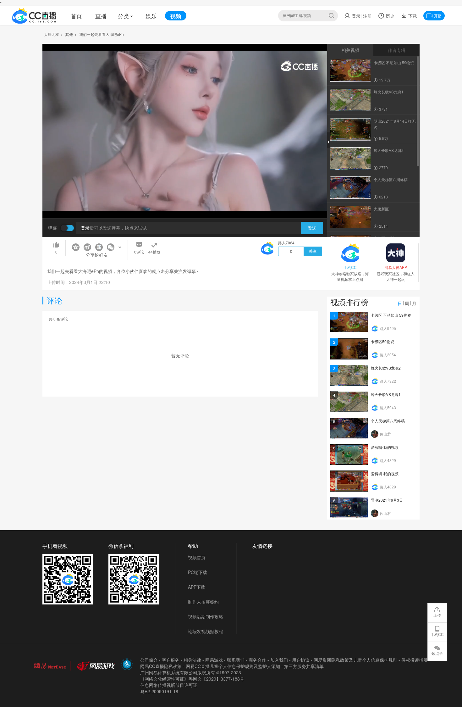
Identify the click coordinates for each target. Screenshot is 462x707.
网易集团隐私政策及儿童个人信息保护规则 (355, 660)
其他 (69, 34)
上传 (437, 615)
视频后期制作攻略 (205, 616)
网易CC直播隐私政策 (161, 666)
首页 (76, 16)
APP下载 (196, 587)
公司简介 (149, 660)
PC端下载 (197, 572)
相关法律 (192, 660)
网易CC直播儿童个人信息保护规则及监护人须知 (233, 666)
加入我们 (279, 660)
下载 (412, 16)
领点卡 (437, 653)
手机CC (437, 634)
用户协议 (301, 660)
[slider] (184, 203)
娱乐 (151, 16)
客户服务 (170, 660)
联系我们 (236, 660)
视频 (175, 16)
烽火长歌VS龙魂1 (386, 394)
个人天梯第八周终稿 (388, 420)
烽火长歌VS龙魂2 (386, 367)
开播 (438, 15)
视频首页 (197, 557)
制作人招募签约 (203, 601)
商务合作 (257, 660)
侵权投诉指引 (414, 660)
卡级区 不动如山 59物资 (391, 315)
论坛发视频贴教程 (205, 631)
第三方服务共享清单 (304, 666)
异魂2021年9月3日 (387, 500)
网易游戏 (214, 660)
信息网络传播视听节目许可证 (168, 685)
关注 (312, 251)
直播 (101, 16)
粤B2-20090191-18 (159, 691)
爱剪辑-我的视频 (385, 447)
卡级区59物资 (382, 341)
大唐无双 (51, 34)
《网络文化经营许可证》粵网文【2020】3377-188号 (192, 679)
